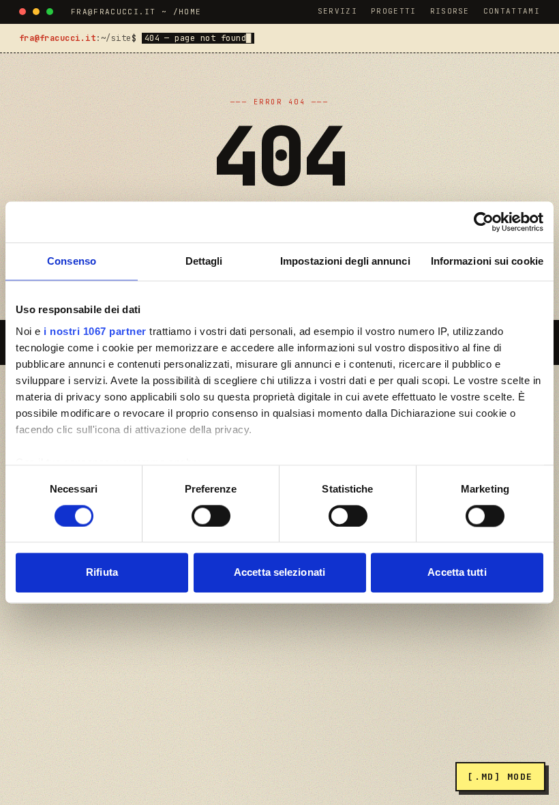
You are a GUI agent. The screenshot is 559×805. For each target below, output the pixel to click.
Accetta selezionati (279, 573)
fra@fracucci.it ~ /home (136, 11)
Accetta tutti (456, 573)
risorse (450, 11)
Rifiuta (102, 573)
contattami (511, 11)
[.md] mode (500, 776)
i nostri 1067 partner (95, 331)
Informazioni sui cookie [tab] (487, 261)
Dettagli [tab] (204, 261)
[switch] (211, 516)
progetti (394, 11)
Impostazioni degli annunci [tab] (345, 261)
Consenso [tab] (71, 261)
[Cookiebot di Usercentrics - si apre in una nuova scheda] (483, 221)
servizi (337, 11)
